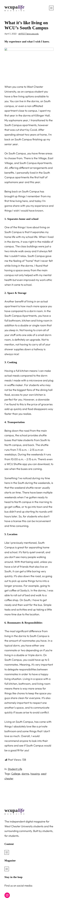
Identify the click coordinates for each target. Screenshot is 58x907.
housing (35, 773)
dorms (25, 773)
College (15, 773)
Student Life (15, 769)
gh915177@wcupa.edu (28, 33)
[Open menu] (51, 8)
